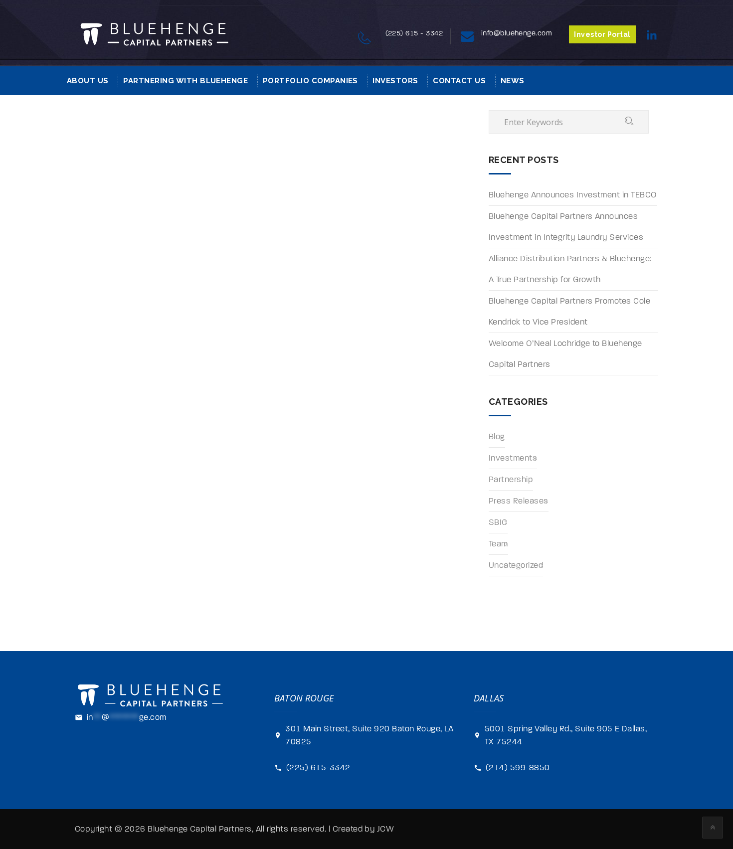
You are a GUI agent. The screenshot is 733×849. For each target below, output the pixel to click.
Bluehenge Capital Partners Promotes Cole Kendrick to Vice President (569, 312)
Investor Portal (602, 34)
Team (498, 543)
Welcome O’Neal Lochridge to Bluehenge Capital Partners (565, 354)
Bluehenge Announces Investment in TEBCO (573, 194)
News (513, 80)
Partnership (511, 479)
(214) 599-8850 (518, 767)
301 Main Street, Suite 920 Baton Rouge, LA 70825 (369, 735)
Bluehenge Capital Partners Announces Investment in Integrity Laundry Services (566, 227)
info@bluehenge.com (516, 33)
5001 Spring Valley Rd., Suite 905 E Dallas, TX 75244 (566, 735)
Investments (513, 458)
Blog (497, 436)
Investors (395, 80)
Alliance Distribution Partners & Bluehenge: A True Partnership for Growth (570, 269)
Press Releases (519, 501)
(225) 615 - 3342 (414, 33)
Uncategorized (516, 565)
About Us (88, 80)
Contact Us (459, 80)
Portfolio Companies (310, 80)
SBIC (498, 522)
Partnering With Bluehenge (185, 80)
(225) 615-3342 (318, 767)
